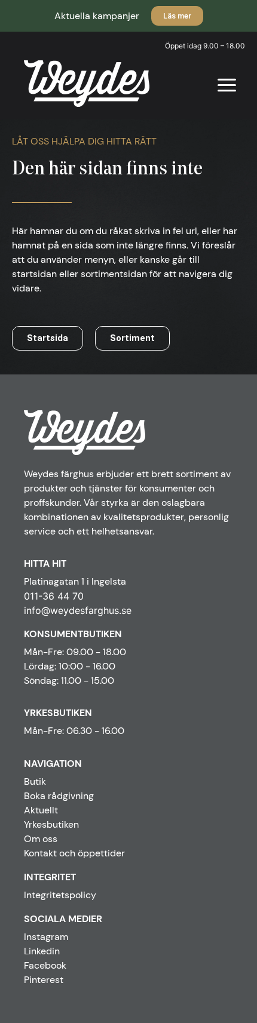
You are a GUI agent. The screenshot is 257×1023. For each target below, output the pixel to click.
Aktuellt (41, 810)
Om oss (40, 838)
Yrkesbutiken (51, 824)
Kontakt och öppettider (74, 853)
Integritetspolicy (60, 895)
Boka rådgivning (59, 795)
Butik (35, 781)
